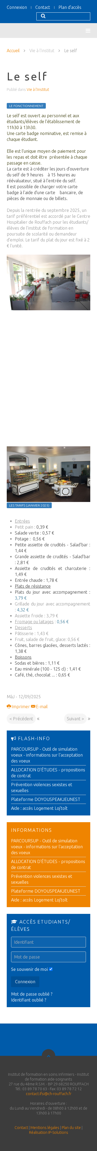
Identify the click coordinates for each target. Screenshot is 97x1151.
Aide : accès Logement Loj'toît (39, 808)
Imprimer (21, 706)
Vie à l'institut (38, 89)
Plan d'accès (69, 7)
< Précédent (21, 718)
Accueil (13, 50)
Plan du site (71, 1127)
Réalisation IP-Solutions (48, 1132)
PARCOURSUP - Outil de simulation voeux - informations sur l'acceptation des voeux (47, 755)
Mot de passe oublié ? (31, 994)
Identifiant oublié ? (28, 999)
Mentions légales (44, 1127)
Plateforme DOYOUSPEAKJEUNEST (45, 799)
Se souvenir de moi (29, 969)
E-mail (41, 706)
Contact (42, 7)
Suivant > (75, 718)
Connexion (17, 7)
